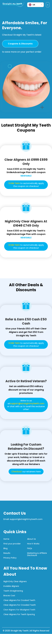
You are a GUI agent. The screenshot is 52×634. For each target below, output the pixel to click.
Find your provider (12, 544)
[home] (15, 4)
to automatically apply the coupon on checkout (26, 185)
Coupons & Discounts (20, 43)
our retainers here (26, 471)
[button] (48, 4)
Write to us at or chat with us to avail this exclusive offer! (26, 405)
